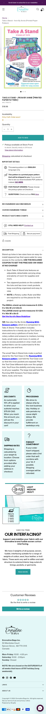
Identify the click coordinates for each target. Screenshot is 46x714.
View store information (14, 150)
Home (4, 18)
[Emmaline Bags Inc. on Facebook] (3, 678)
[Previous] (4, 2)
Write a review (23, 609)
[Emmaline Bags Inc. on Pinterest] (11, 678)
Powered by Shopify (9, 703)
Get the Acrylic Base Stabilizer (16, 316)
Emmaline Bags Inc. (22, 698)
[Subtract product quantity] (4, 129)
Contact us (28, 225)
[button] (40, 708)
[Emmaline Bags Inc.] (23, 9)
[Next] (42, 2)
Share (8, 241)
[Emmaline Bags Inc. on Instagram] (7, 678)
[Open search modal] (37, 9)
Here (37, 194)
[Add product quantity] (11, 129)
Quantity (6, 124)
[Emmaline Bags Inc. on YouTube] (14, 678)
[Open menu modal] (3, 9)
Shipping (6, 156)
